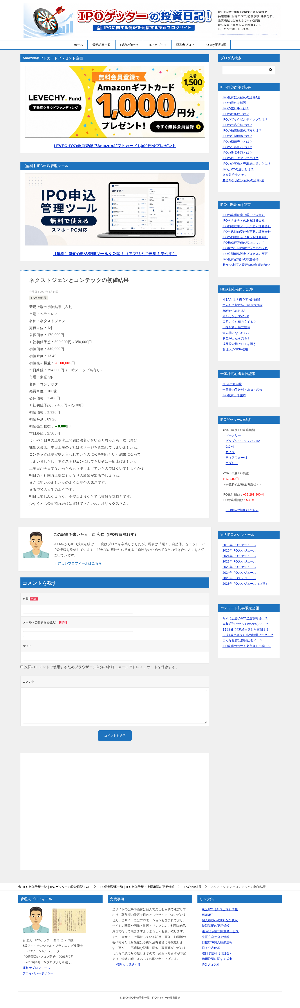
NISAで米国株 (232, 384)
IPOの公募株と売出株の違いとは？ (246, 163)
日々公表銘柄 (211, 948)
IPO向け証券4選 (215, 45)
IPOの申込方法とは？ (237, 125)
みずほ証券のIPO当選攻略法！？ (245, 618)
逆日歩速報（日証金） (217, 953)
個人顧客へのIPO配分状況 (220, 920)
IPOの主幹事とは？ (235, 108)
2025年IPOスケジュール (239, 578)
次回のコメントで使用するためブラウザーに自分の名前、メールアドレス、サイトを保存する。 (101, 667)
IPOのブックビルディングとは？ (245, 119)
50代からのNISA (233, 310)
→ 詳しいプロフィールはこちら (78, 563)
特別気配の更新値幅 (216, 925)
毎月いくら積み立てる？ (239, 321)
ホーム (78, 45)
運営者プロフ (185, 45)
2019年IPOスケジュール (239, 545)
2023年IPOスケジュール (239, 567)
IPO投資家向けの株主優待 (240, 259)
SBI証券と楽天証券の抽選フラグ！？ (247, 635)
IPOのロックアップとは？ (240, 158)
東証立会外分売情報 (216, 937)
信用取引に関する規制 (217, 959)
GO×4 (230, 446)
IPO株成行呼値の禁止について (243, 242)
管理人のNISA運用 (235, 349)
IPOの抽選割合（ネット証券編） (245, 237)
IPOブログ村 (210, 964)
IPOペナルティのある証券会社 (243, 220)
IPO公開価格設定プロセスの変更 (245, 254)
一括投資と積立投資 (236, 327)
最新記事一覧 (101, 45)
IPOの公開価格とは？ (237, 136)
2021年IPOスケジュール (239, 556)
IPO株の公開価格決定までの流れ (245, 248)
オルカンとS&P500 (235, 316)
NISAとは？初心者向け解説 (241, 299)
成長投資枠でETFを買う (239, 344)
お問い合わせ (129, 45)
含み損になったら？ (236, 333)
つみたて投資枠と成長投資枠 (242, 305)
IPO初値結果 (38, 297)
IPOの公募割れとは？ (237, 147)
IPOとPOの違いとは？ (238, 169)
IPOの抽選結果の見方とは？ (242, 130)
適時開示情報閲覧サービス (220, 931)
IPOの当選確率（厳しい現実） (243, 215)
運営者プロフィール (36, 968)
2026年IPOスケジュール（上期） (245, 583)
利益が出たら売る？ (236, 338)
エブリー (232, 463)
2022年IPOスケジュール (239, 561)
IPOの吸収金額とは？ (237, 152)
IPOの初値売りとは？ (237, 141)
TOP (56, 887)
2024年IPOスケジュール (239, 572)
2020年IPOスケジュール (239, 550)
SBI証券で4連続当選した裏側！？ (245, 629)
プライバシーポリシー (38, 973)
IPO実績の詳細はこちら (242, 510)
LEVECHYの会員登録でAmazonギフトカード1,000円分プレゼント (115, 146)
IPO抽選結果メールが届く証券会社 (246, 226)
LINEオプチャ (157, 45)
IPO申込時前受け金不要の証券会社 (246, 231)
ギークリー (233, 435)
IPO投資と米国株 (234, 395)
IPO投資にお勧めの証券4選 (241, 97)
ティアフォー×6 (237, 457)
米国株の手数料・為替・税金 (242, 389)
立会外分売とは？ (234, 175)
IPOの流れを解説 (234, 103)
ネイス (230, 452)
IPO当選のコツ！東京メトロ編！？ (246, 646)
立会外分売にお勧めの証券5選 (243, 180)
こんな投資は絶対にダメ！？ (242, 640)
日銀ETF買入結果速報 (217, 942)
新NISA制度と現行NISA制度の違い (246, 265)
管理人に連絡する (128, 964)
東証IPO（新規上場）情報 (220, 909)
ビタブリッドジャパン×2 (243, 441)
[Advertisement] (115, 811)
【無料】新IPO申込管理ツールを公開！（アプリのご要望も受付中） (115, 254)
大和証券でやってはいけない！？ (245, 624)
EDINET (207, 914)
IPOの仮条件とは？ (235, 114)
